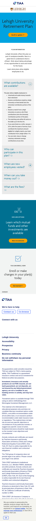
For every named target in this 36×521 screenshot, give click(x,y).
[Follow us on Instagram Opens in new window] (7, 324)
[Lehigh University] (18, 9)
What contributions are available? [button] (14, 84)
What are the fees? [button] (14, 189)
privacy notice (20, 508)
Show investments (18, 241)
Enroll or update (20, 35)
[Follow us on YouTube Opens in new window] (14, 324)
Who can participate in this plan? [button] (13, 154)
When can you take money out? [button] (14, 178)
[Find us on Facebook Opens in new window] (3, 324)
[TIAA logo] (19, 3)
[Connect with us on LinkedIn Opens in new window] (11, 324)
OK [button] (6, 518)
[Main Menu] (3, 3)
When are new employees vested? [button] (14, 165)
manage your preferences (13, 511)
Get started (19, 286)
